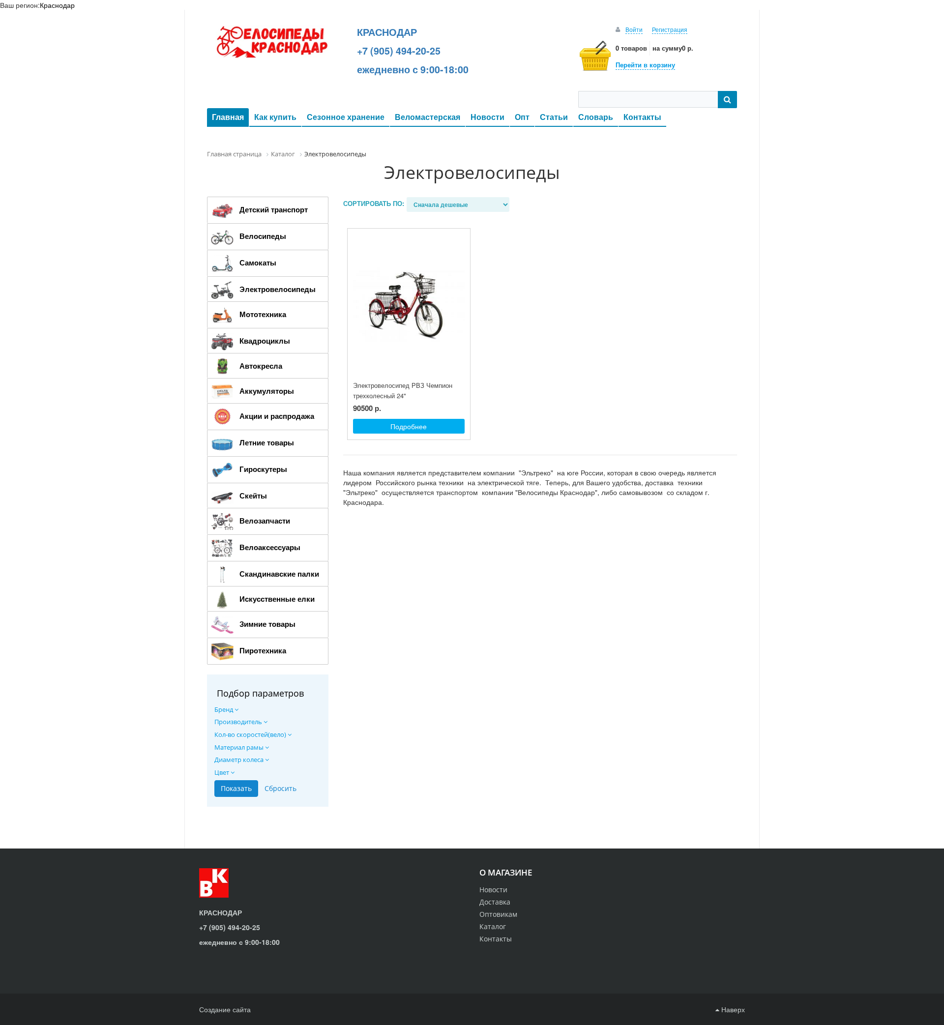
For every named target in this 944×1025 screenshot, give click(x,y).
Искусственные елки (277, 598)
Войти (634, 29)
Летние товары (266, 442)
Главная (228, 116)
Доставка (494, 902)
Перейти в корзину (645, 64)
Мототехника (262, 314)
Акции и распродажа (276, 415)
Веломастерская (427, 116)
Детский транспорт (273, 209)
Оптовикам (498, 914)
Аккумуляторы (266, 390)
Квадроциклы (264, 340)
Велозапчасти (264, 520)
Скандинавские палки (279, 573)
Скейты (253, 495)
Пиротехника (262, 650)
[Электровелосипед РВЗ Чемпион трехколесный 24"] (409, 305)
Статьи (554, 116)
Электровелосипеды (277, 289)
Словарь (595, 116)
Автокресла (260, 365)
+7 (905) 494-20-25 (399, 51)
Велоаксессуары (269, 547)
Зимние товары (267, 623)
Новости (487, 116)
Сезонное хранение (345, 116)
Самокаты (257, 262)
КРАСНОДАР (387, 32)
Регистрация (669, 29)
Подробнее (408, 426)
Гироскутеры (263, 469)
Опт (522, 116)
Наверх (732, 1009)
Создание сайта (225, 1009)
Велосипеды (262, 236)
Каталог (492, 926)
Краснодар (57, 5)
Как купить (275, 116)
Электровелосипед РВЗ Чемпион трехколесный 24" (402, 390)
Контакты (642, 116)
